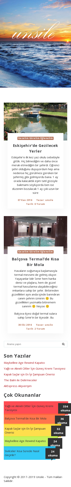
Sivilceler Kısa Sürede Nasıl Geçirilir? (22, 453)
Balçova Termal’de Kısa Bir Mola (25, 418)
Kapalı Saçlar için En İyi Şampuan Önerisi (29, 374)
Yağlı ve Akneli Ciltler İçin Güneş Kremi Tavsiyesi (34, 368)
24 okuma (55, 443)
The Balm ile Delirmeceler (20, 380)
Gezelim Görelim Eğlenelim (35, 138)
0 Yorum (39, 204)
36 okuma (62, 421)
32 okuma (58, 431)
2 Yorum (39, 328)
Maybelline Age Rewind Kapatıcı (24, 362)
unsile (49, 200)
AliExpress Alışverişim (18, 386)
